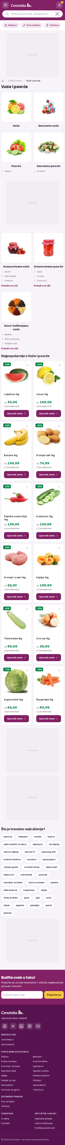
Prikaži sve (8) (42, 285)
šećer (7, 905)
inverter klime (31, 867)
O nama (5, 1118)
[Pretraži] (7, 14)
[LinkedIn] (21, 1026)
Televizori (38, 1089)
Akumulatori (39, 1085)
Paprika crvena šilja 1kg (15, 518)
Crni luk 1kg (43, 638)
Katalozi (12, 25)
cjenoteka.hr (8, 1044)
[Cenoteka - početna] (32, 5)
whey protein (11, 897)
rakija (44, 890)
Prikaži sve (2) (9, 285)
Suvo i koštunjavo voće (16, 327)
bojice (51, 836)
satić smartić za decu (15, 844)
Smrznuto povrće (48, 166)
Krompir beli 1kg (45, 455)
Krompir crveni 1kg (15, 577)
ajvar (26, 897)
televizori (9, 874)
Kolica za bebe (9, 1061)
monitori (31, 859)
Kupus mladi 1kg (13, 699)
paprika (20, 905)
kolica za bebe (36, 882)
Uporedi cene (15, 413)
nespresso (29, 890)
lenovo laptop (11, 851)
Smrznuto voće (48, 125)
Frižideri (37, 1080)
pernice (8, 836)
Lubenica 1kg (11, 394)
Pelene (5, 1056)
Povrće (16, 166)
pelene (54, 882)
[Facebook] (4, 1026)
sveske (37, 836)
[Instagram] (29, 1026)
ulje (38, 897)
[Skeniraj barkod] (57, 14)
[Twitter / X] (13, 1026)
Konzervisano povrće (48, 266)
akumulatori (49, 859)
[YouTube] (37, 1026)
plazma (7, 912)
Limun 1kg (42, 394)
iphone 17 (30, 851)
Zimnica (54, 25)
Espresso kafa (8, 1070)
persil (49, 905)
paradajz (35, 905)
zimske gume (11, 867)
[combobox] (31, 14)
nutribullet (26, 874)
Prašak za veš (8, 1080)
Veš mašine (7, 1085)
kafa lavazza (10, 890)
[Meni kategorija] (5, 5)
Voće (16, 125)
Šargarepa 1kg (44, 699)
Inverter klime (40, 1061)
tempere (23, 836)
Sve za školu (33, 25)
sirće (48, 897)
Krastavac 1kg (44, 516)
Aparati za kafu (41, 1070)
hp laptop (54, 844)
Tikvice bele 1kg (13, 638)
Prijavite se (54, 994)
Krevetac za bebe (10, 1066)
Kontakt (5, 1123)
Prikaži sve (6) (9, 348)
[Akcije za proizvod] (27, 365)
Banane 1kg (11, 455)
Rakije (4, 1075)
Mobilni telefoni (41, 1075)
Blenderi (37, 1056)
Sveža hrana (15, 80)
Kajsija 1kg (42, 577)
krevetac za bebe (13, 882)
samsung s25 (48, 851)
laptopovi (38, 844)
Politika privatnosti (45, 1127)
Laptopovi (38, 1066)
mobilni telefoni (12, 859)
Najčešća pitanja (43, 1118)
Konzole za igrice (10, 1089)
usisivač (42, 874)
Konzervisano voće (16, 266)
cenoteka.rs (7, 1039)
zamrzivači (51, 867)
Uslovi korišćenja (44, 1123)
